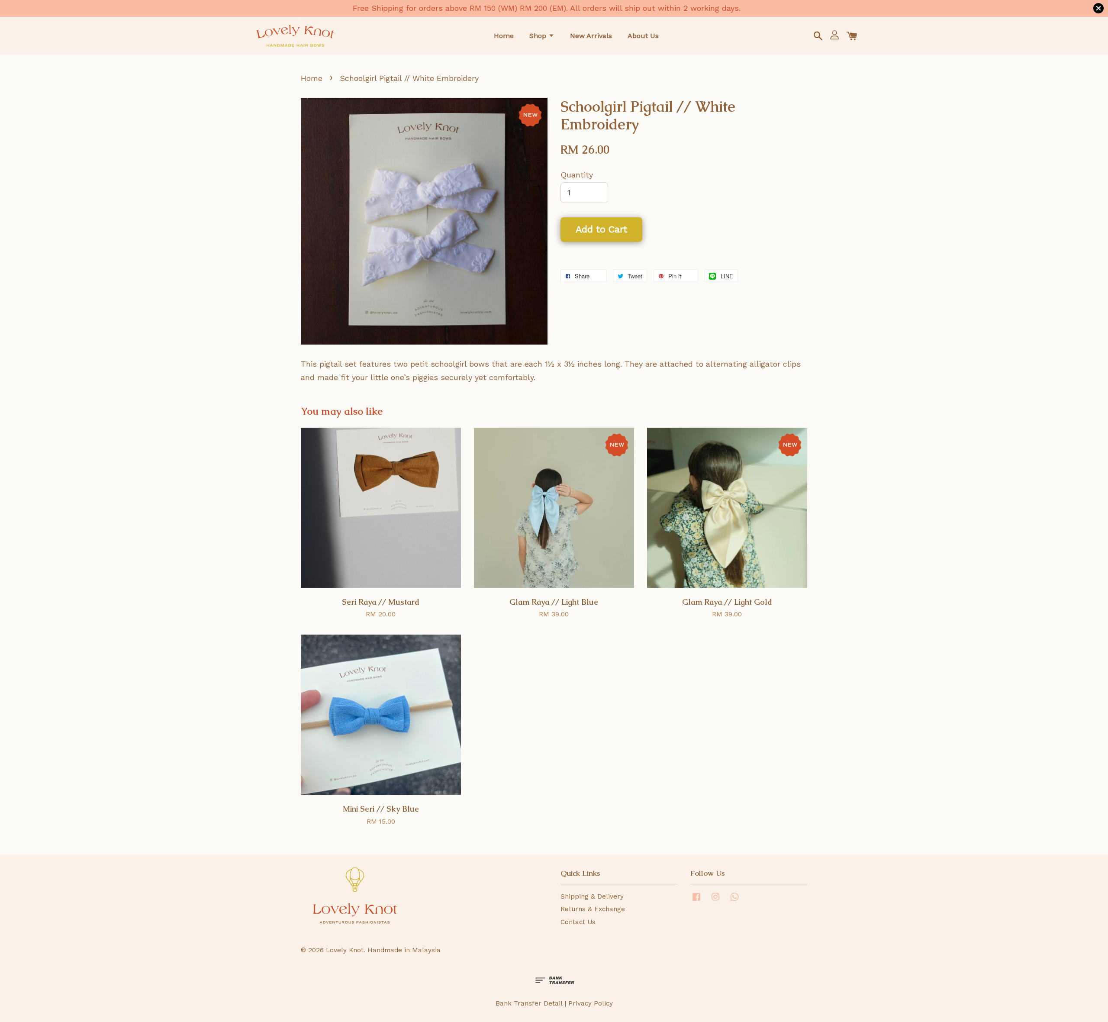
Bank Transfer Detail (529, 1003)
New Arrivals (591, 36)
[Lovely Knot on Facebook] (696, 901)
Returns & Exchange (592, 909)
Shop (538, 36)
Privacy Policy (590, 1003)
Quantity (576, 174)
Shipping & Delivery (592, 896)
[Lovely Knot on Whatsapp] (734, 901)
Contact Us (578, 922)
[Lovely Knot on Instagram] (715, 901)
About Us (643, 36)
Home (504, 36)
